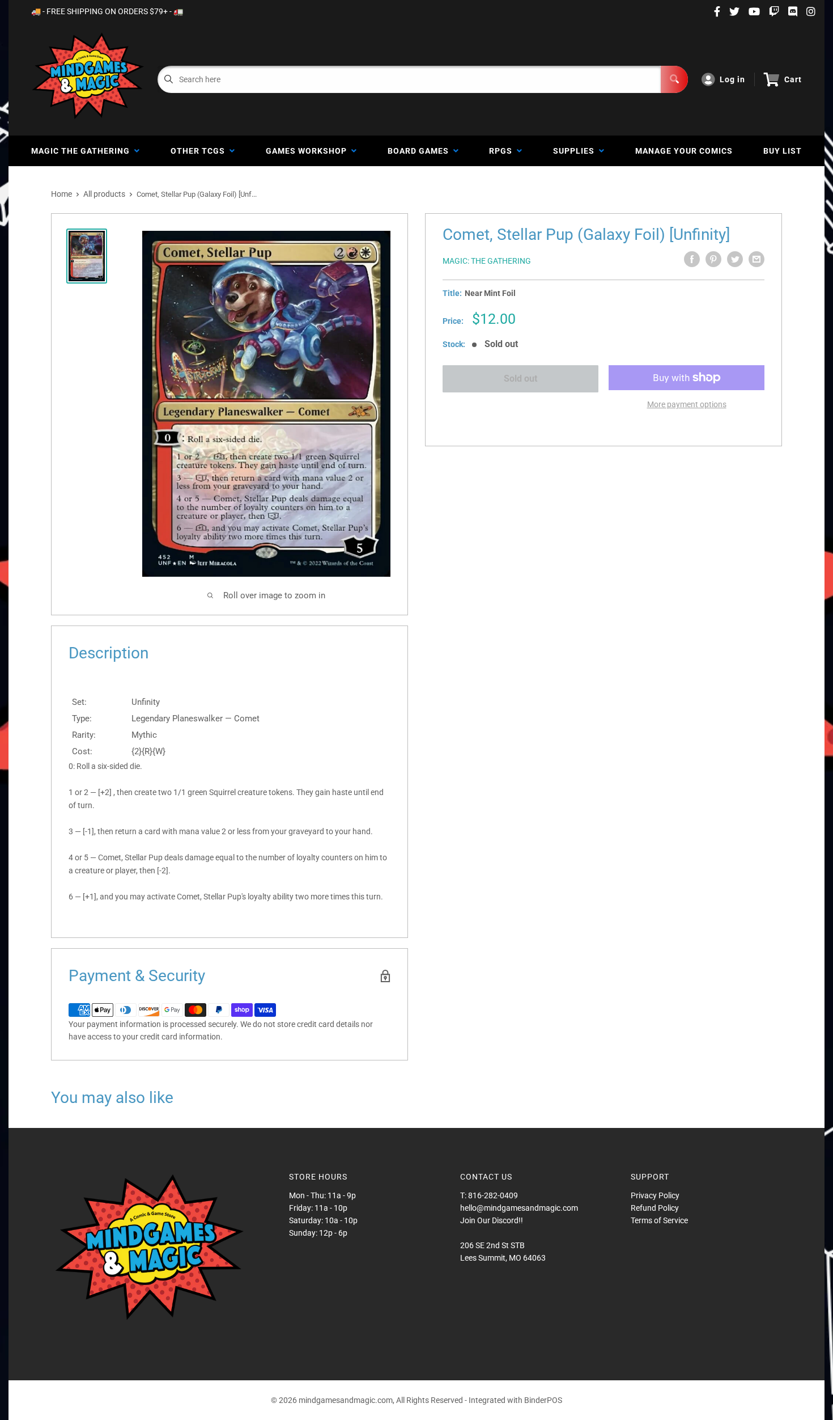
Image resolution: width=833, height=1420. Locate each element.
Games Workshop (308, 150)
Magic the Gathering (82, 150)
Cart (793, 79)
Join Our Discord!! (491, 1220)
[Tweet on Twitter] (735, 259)
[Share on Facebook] (692, 259)
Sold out (520, 378)
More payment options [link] (686, 404)
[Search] (674, 79)
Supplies (576, 150)
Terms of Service (659, 1220)
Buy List (782, 150)
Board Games (420, 150)
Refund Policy (655, 1207)
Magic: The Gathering (487, 260)
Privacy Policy (655, 1195)
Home (61, 193)
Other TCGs (200, 150)
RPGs (503, 150)
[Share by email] (756, 259)
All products (104, 193)
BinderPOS (543, 1400)
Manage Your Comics (684, 150)
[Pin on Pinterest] (713, 259)
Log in (732, 79)
